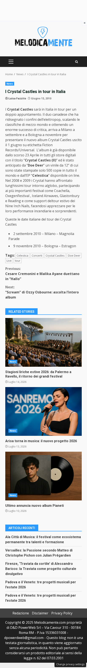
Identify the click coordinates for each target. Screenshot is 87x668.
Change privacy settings (70, 664)
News (10, 83)
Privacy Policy (61, 613)
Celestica (22, 255)
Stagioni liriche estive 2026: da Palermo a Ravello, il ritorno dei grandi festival (43, 342)
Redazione (20, 613)
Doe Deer (74, 255)
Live (9, 260)
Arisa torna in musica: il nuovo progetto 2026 (43, 411)
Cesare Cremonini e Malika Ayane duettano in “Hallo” (42, 273)
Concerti (37, 255)
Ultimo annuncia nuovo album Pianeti (43, 476)
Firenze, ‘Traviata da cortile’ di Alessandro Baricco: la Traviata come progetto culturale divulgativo (40, 569)
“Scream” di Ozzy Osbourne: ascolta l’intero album (42, 292)
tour (17, 260)
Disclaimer (40, 613)
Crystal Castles (55, 255)
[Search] (76, 62)
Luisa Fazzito (17, 98)
